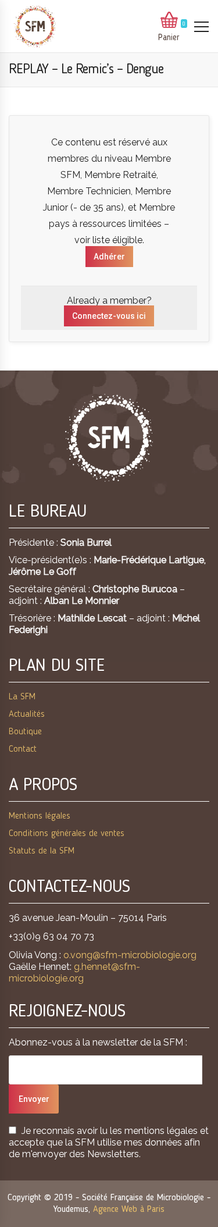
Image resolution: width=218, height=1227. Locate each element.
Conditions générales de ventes (66, 833)
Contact (23, 749)
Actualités (27, 714)
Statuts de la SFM (41, 851)
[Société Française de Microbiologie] (35, 26)
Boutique (25, 732)
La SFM (22, 697)
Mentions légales (39, 816)
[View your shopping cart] (169, 21)
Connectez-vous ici (109, 316)
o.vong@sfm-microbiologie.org (129, 955)
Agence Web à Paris (129, 1209)
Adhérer (109, 256)
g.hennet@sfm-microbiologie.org (74, 972)
